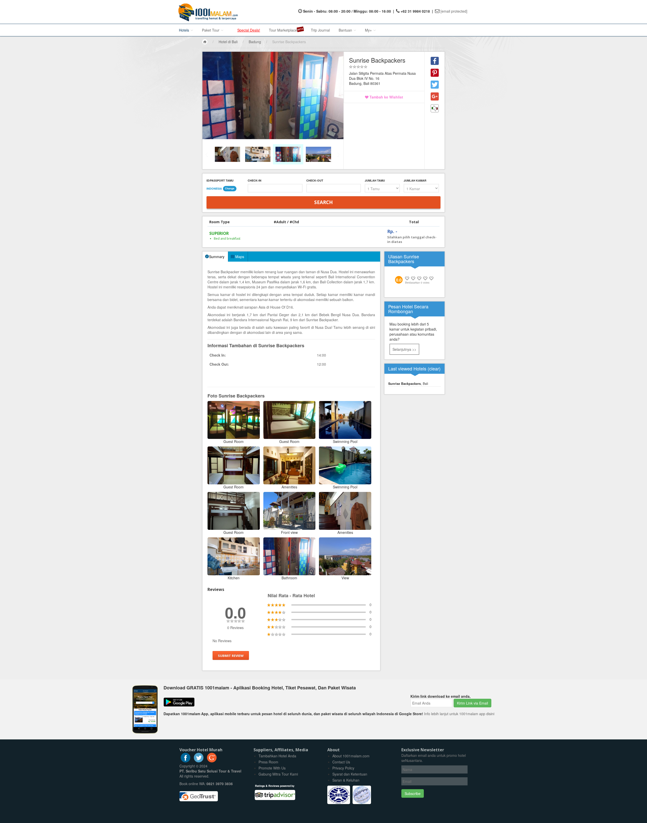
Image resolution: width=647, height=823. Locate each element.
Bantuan (346, 30)
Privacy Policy (343, 767)
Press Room (268, 761)
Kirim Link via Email (472, 703)
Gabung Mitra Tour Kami (278, 774)
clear (434, 368)
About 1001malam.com (350, 755)
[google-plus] (212, 760)
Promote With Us (272, 767)
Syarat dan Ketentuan (349, 774)
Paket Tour (211, 30)
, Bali (408, 383)
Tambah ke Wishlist (385, 96)
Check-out (314, 180)
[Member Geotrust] (198, 794)
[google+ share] (435, 96)
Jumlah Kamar (415, 180)
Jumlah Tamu (375, 180)
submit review (231, 655)
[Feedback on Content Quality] (435, 108)
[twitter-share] (435, 85)
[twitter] (198, 760)
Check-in (254, 180)
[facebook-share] (435, 61)
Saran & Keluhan (345, 780)
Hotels (184, 30)
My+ (369, 30)
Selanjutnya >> (404, 349)
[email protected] (454, 11)
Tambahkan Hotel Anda (277, 755)
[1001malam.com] (207, 11)
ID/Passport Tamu (220, 180)
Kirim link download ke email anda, (440, 696)
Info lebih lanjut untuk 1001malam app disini (459, 713)
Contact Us (341, 761)
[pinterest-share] (435, 73)
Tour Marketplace (283, 30)
